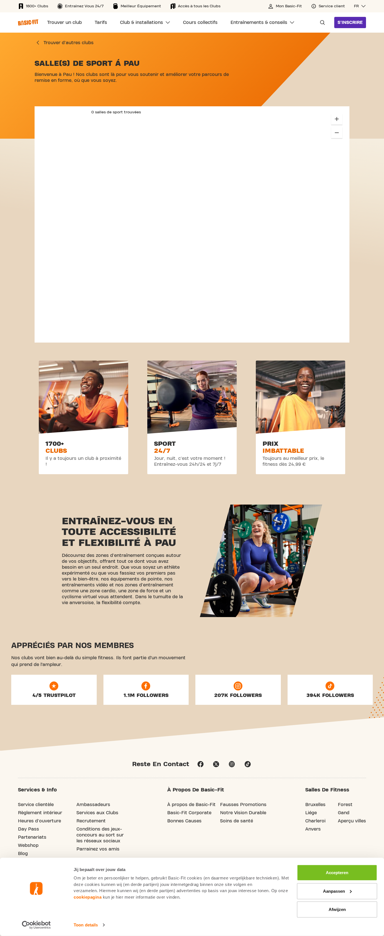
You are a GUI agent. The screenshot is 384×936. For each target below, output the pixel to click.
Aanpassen (334, 890)
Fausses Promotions (243, 804)
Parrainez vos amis (97, 849)
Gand (343, 813)
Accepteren (337, 872)
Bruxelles (315, 804)
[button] (360, 6)
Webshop (28, 845)
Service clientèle (36, 804)
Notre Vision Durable (243, 813)
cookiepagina (87, 896)
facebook (200, 764)
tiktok (247, 764)
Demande (320, 22)
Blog (23, 853)
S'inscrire (350, 22)
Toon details (86, 924)
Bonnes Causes (184, 821)
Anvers (313, 829)
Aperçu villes (352, 821)
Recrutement (91, 821)
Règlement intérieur (40, 813)
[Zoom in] (336, 119)
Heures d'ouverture (39, 821)
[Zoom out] (336, 132)
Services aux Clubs (97, 813)
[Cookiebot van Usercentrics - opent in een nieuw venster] (36, 925)
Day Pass (28, 829)
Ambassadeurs (93, 804)
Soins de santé (236, 821)
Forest (345, 804)
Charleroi (315, 821)
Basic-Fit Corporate (189, 813)
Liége (311, 813)
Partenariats (32, 837)
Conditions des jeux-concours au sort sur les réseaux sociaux (100, 835)
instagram (231, 764)
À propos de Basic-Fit (191, 804)
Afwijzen (337, 909)
